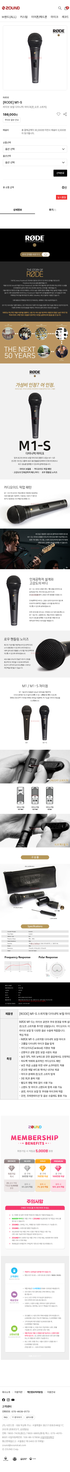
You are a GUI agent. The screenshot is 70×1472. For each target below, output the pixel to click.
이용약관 (18, 1392)
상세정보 (17, 209)
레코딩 (65, 17)
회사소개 (6, 1392)
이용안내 (51, 1392)
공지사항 (29, 1417)
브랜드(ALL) (9, 17)
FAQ (6, 1417)
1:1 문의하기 (17, 1417)
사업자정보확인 (47, 1437)
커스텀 (24, 17)
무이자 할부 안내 (11, 120)
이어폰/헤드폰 (39, 17)
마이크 (54, 17)
